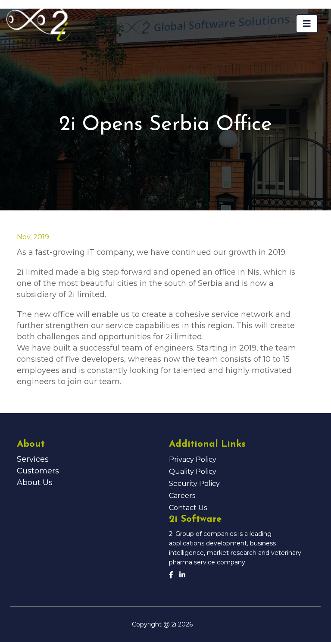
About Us (35, 482)
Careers (182, 496)
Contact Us (188, 508)
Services (33, 459)
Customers (38, 471)
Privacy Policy (192, 459)
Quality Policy (192, 471)
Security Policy (194, 483)
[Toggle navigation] (307, 23)
